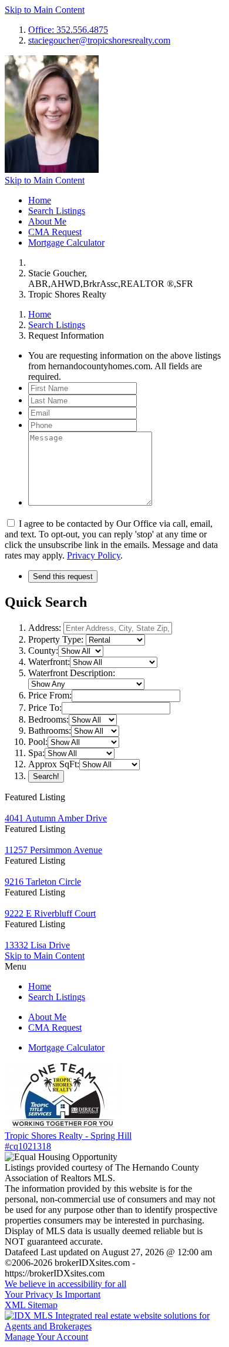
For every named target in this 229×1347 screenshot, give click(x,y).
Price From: (50, 695)
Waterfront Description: (71, 673)
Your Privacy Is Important (52, 1294)
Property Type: (55, 639)
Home (39, 200)
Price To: (45, 708)
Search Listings (56, 211)
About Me (47, 221)
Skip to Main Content (45, 10)
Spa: (36, 753)
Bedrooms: (48, 719)
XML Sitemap (31, 1305)
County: (43, 651)
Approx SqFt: (53, 764)
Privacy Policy (93, 555)
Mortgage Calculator (66, 243)
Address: (44, 628)
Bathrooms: (49, 731)
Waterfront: (49, 662)
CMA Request (55, 232)
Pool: (38, 742)
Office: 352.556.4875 (68, 30)
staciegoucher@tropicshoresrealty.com (99, 40)
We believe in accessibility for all (65, 1284)
